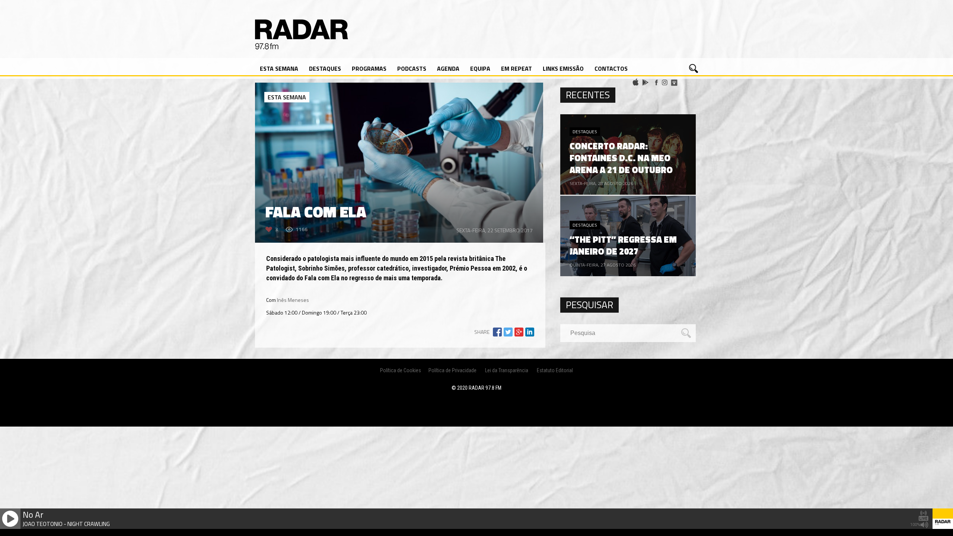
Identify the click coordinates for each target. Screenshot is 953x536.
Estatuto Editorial (555, 370)
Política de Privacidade (452, 370)
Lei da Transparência (506, 370)
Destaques (325, 68)
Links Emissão (563, 68)
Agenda (448, 68)
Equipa (480, 68)
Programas (369, 68)
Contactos (611, 68)
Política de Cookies (400, 370)
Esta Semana (279, 68)
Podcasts (411, 68)
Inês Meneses (293, 300)
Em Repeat (516, 68)
